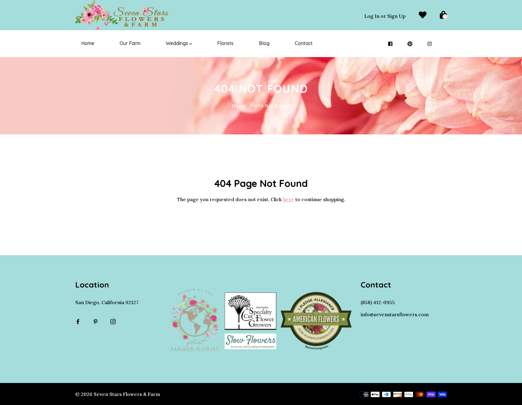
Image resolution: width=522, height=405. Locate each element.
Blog (264, 43)
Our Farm (130, 43)
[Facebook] (390, 43)
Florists (225, 43)
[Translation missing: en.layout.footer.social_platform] (79, 321)
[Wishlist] (423, 15)
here (288, 199)
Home (87, 43)
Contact (304, 43)
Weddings (177, 43)
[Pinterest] (410, 43)
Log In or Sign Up (384, 16)
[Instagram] (429, 43)
